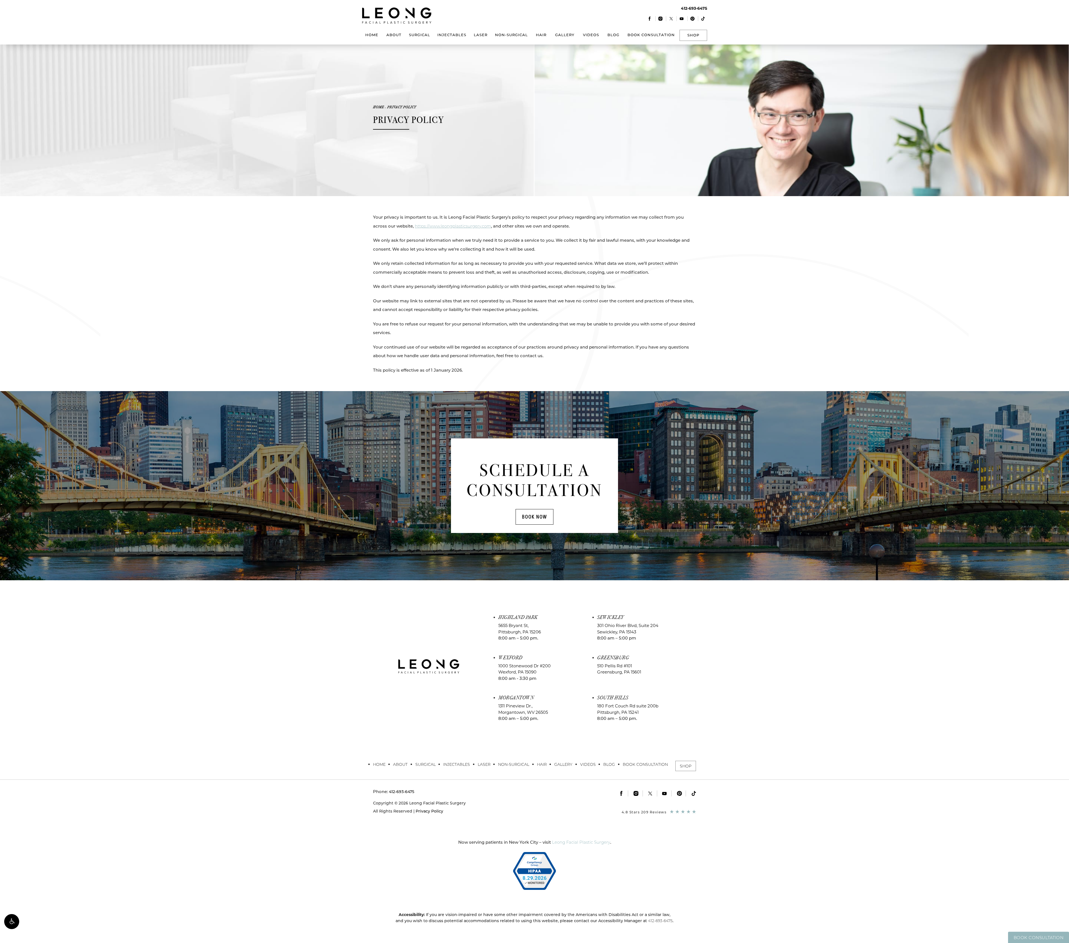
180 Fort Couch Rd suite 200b (627, 709)
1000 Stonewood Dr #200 (524, 669)
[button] (11, 921)
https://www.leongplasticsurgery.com (453, 226)
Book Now (534, 517)
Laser (480, 35)
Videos (591, 35)
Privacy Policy (401, 107)
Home (371, 35)
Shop (693, 35)
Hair (541, 35)
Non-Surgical (511, 35)
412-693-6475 (660, 920)
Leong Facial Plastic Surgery (581, 842)
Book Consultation (651, 35)
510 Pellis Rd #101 (619, 669)
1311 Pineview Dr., (523, 709)
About (393, 35)
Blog (613, 35)
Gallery (564, 35)
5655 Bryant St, (519, 629)
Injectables (451, 35)
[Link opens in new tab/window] (650, 18)
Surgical (419, 35)
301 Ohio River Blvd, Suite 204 (627, 629)
